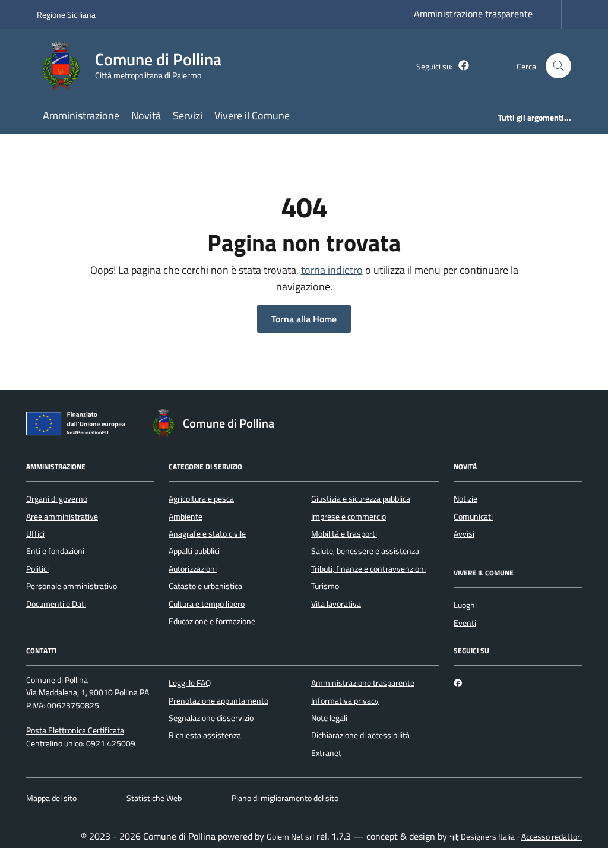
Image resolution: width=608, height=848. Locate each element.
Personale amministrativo (71, 586)
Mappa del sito (51, 798)
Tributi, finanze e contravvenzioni (368, 568)
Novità (146, 115)
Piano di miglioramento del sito (285, 798)
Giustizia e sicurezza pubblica (360, 498)
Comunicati (473, 516)
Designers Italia (487, 836)
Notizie (465, 498)
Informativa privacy (345, 700)
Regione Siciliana (66, 14)
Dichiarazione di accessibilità (360, 735)
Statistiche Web (154, 798)
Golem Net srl (290, 836)
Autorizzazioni (193, 568)
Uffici (35, 533)
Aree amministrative (62, 516)
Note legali (329, 717)
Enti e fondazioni (55, 551)
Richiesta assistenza (205, 735)
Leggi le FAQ (190, 682)
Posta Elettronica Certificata (75, 730)
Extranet (326, 753)
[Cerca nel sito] (558, 66)
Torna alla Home (304, 319)
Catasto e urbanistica (205, 586)
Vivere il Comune (252, 115)
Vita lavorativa (336, 603)
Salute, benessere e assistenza (365, 551)
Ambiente (185, 516)
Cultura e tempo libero (207, 603)
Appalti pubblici (194, 551)
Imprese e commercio (348, 516)
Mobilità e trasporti (344, 533)
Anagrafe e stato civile (207, 533)
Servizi (187, 115)
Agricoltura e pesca (201, 498)
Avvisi (464, 533)
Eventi (465, 622)
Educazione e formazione (212, 621)
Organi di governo (56, 498)
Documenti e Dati (56, 603)
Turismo (325, 586)
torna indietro (332, 270)
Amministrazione (81, 115)
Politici (37, 568)
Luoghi (465, 605)
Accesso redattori (551, 836)
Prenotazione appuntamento (218, 700)
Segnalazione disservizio (211, 717)
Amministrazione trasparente (473, 14)
